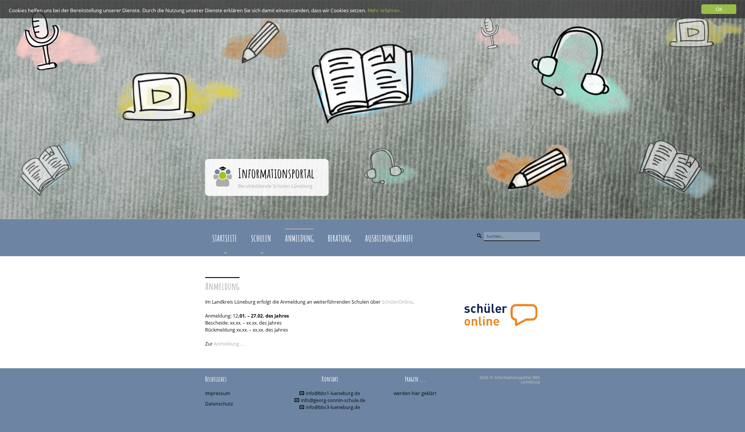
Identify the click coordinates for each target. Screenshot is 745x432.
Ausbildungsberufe (389, 238)
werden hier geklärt (415, 393)
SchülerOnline (397, 302)
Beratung (339, 238)
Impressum (217, 393)
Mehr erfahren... (385, 10)
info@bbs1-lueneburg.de (333, 393)
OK (719, 9)
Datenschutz (219, 404)
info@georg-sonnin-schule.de (333, 400)
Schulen (261, 238)
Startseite (224, 238)
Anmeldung (299, 238)
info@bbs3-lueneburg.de (333, 407)
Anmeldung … (229, 344)
